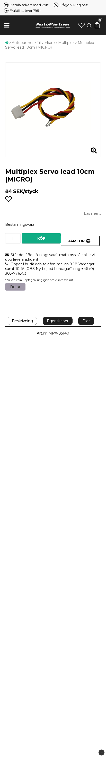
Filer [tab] (86, 321)
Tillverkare (46, 42)
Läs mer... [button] (92, 213)
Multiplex (66, 42)
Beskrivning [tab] (22, 321)
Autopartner (23, 42)
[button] (81, 25)
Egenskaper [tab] (57, 321)
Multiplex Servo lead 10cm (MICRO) (49, 45)
